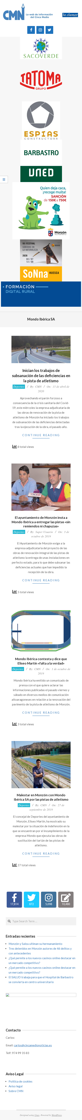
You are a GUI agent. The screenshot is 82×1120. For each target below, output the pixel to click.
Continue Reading (41, 435)
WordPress (57, 1115)
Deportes (18, 386)
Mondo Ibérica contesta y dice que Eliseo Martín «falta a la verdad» (41, 661)
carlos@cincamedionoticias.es (33, 1045)
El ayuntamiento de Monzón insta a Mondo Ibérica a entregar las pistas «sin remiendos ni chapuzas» (41, 522)
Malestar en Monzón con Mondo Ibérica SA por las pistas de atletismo (41, 797)
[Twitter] (49, 30)
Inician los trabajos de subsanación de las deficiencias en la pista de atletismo (41, 375)
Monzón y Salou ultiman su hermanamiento (35, 943)
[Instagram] (40, 30)
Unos (37, 1115)
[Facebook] (31, 30)
